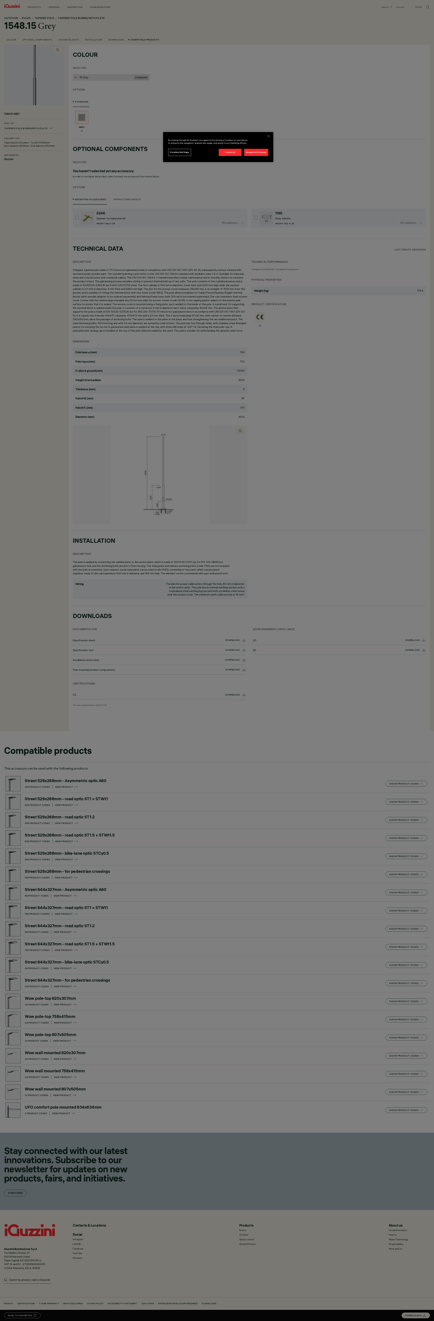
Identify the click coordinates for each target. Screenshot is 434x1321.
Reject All (230, 152)
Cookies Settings (179, 152)
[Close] (268, 136)
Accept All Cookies (256, 152)
